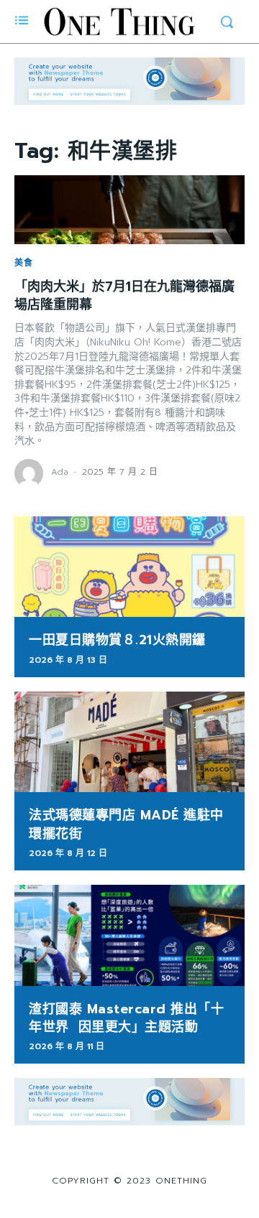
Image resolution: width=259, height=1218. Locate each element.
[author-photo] (30, 473)
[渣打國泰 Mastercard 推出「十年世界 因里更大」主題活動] (129, 935)
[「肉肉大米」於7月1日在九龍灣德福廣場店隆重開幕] (129, 209)
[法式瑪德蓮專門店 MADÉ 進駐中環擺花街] (129, 742)
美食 (23, 263)
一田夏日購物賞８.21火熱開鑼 (117, 640)
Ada (59, 471)
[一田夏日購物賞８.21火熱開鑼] (129, 567)
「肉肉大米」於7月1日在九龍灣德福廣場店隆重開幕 (124, 295)
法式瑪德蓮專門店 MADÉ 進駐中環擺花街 (126, 824)
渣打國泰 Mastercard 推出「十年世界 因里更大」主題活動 (126, 1018)
